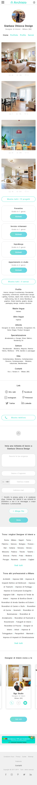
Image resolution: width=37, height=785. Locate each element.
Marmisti (29, 634)
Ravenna (14, 560)
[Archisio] (18, 2)
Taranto (30, 552)
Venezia (20, 548)
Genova (14, 544)
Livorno (23, 560)
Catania (12, 548)
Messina (5, 552)
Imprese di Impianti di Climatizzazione (18, 637)
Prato (21, 556)
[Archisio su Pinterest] (18, 774)
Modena (29, 556)
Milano (13, 540)
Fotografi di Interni (23, 622)
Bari (5, 548)
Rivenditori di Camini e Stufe (13, 606)
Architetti (6, 579)
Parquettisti (19, 634)
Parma (14, 556)
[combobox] (6, 481)
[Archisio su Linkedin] (31, 774)
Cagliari (31, 560)
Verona (29, 548)
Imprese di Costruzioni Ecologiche (17, 591)
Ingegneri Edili (9, 595)
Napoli (21, 540)
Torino (28, 540)
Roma (6, 540)
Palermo (5, 544)
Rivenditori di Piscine (12, 626)
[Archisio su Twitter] (24, 774)
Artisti (16, 630)
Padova (14, 552)
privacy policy (18, 497)
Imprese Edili (18, 579)
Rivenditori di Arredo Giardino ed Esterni (18, 602)
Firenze (30, 544)
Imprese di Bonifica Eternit (21, 599)
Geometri (17, 610)
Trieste (22, 552)
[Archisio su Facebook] (6, 774)
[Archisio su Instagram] (12, 774)
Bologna (22, 544)
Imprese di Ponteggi (23, 587)
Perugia (6, 560)
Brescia (6, 556)
